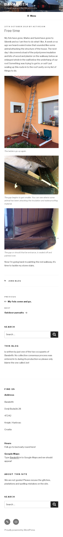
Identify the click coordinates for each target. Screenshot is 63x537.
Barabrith (16, 4)
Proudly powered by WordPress (19, 530)
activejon (39, 27)
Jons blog (14, 281)
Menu (33, 16)
